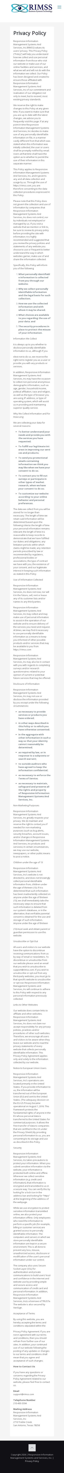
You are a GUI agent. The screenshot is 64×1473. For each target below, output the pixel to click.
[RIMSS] (32, 8)
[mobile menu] (59, 7)
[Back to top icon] (32, 1447)
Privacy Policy (32, 1461)
